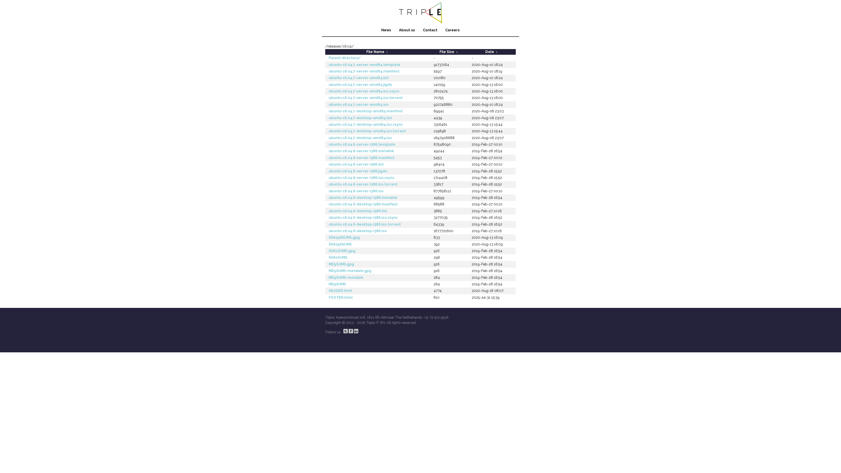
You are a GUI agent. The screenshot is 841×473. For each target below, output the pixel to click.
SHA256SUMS (340, 244)
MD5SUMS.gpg (341, 264)
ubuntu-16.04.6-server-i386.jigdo (358, 171)
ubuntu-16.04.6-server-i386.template (362, 144)
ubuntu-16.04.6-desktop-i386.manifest (363, 204)
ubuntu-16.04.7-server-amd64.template (364, 65)
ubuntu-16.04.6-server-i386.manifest (361, 158)
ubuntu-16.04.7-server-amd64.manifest (364, 71)
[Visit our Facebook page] (351, 331)
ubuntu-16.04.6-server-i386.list (356, 164)
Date (489, 52)
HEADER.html (340, 291)
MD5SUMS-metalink (346, 277)
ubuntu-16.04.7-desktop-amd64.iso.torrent (367, 131)
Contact (430, 30)
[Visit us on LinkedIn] (356, 331)
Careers (452, 30)
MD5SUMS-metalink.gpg (350, 271)
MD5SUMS (337, 284)
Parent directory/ (345, 58)
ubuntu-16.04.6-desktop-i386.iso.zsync (363, 217)
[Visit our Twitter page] (345, 331)
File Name (375, 52)
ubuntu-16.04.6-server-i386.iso (356, 191)
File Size (447, 52)
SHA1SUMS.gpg (342, 251)
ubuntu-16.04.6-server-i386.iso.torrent (363, 184)
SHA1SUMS (338, 257)
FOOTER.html (341, 297)
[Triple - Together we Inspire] (420, 12)
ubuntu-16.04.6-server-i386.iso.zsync (362, 178)
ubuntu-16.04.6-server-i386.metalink (361, 151)
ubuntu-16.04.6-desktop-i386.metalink (363, 198)
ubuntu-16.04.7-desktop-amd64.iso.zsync (366, 124)
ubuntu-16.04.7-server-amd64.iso (359, 104)
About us (407, 30)
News (386, 30)
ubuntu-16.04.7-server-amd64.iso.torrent (366, 98)
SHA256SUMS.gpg (344, 237)
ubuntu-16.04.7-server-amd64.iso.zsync (364, 91)
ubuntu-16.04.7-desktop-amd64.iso (360, 138)
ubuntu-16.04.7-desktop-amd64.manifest (366, 111)
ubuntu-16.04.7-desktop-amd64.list (360, 118)
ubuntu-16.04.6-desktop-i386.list (358, 211)
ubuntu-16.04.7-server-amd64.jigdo (360, 85)
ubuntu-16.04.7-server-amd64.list (359, 78)
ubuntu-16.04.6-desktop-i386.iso (358, 231)
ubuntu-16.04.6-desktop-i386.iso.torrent (365, 224)
